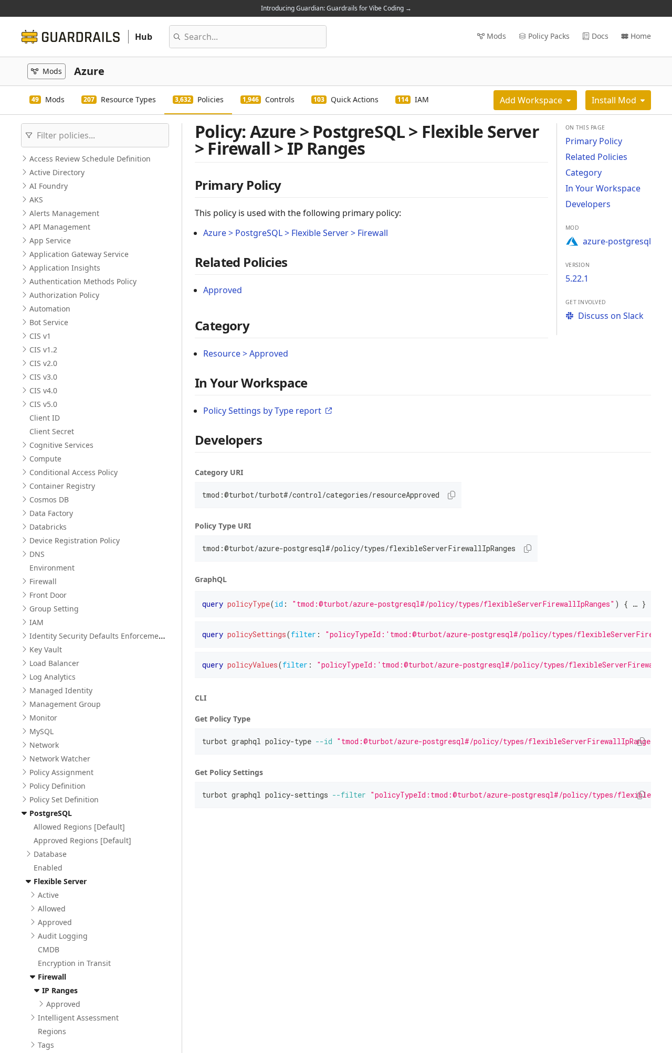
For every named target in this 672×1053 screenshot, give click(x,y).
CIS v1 (40, 336)
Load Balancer (54, 663)
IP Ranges (60, 990)
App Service (50, 240)
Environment (52, 568)
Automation (49, 309)
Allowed (52, 909)
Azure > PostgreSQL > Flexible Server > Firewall (295, 233)
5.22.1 (577, 278)
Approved (55, 922)
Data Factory (51, 513)
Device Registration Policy (74, 540)
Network (44, 745)
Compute (45, 459)
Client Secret (51, 431)
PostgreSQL (50, 813)
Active (48, 895)
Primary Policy (593, 141)
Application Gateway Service (79, 254)
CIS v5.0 (43, 404)
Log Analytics (52, 677)
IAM (36, 622)
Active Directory (57, 172)
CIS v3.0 (43, 377)
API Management (59, 227)
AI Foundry (48, 186)
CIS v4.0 (43, 390)
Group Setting (54, 609)
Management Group (65, 704)
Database (50, 854)
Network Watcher (59, 759)
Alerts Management (64, 213)
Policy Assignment (61, 772)
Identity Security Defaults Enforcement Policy (108, 636)
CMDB (48, 949)
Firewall (43, 581)
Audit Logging (63, 936)
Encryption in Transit (74, 963)
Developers (588, 204)
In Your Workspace (602, 188)
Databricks (48, 527)
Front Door (48, 595)
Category (583, 172)
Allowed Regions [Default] (79, 827)
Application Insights (64, 268)
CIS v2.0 (43, 363)
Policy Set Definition (64, 799)
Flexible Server (60, 881)
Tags (46, 1045)
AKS (36, 200)
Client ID (44, 418)
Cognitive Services (61, 445)
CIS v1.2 (43, 349)
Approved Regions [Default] (82, 840)
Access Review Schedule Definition (90, 159)
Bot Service (48, 322)
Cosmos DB (49, 499)
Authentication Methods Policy (82, 281)
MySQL (41, 731)
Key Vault (45, 649)
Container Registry (62, 486)
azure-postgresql (617, 241)
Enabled (48, 868)
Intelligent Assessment (78, 1018)
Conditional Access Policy (73, 472)
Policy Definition (57, 786)
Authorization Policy (64, 295)
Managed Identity (60, 690)
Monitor (43, 718)
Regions (52, 1031)
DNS (37, 554)
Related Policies (596, 157)
